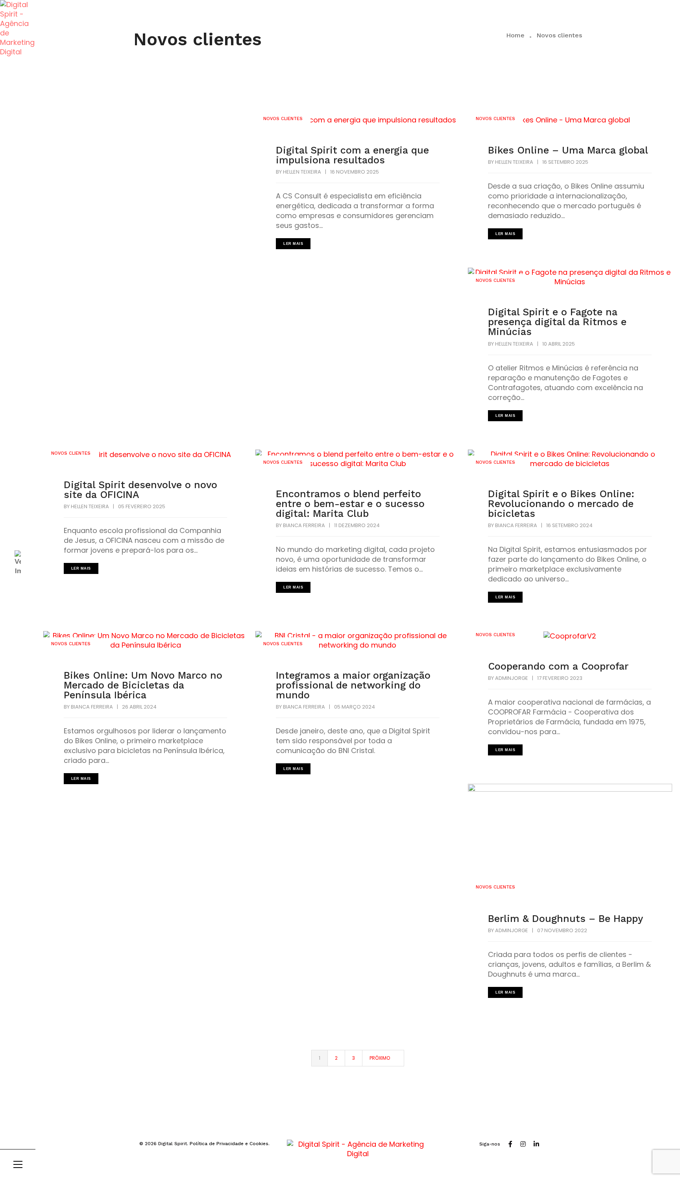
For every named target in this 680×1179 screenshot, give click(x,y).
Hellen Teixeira (302, 172)
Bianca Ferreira (304, 525)
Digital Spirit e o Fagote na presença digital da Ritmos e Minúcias (557, 322)
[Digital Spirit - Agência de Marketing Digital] (17, 28)
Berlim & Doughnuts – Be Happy (565, 919)
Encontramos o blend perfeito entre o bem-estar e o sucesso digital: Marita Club (350, 503)
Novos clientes (283, 118)
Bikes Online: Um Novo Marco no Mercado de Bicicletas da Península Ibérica (143, 685)
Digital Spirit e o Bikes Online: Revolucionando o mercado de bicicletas (561, 503)
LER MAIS (293, 244)
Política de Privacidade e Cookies (229, 1143)
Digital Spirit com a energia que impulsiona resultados (352, 155)
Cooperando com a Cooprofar (558, 666)
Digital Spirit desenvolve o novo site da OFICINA (140, 490)
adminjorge (511, 678)
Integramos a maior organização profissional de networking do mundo (353, 685)
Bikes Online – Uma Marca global (568, 150)
